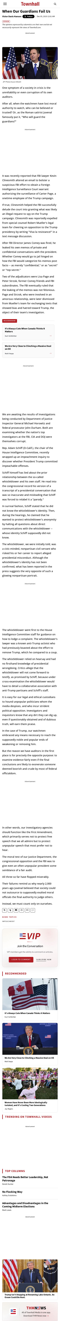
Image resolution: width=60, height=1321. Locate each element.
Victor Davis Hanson (11, 16)
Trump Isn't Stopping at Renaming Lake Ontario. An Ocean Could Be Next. (29, 1296)
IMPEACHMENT (8, 921)
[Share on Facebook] (16, 910)
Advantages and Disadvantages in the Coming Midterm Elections (25, 1204)
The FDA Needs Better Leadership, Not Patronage (25, 1178)
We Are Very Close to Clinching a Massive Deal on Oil (29, 1057)
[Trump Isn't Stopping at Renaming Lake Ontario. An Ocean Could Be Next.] (30, 1275)
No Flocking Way (12, 1192)
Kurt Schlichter (10, 1017)
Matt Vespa (9, 1061)
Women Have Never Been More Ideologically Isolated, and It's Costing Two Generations (26, 1104)
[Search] (55, 4)
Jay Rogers (9, 1109)
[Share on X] (4, 910)
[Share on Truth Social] (10, 910)
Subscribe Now (43, 959)
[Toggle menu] (5, 4)
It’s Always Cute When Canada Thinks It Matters (27, 1013)
